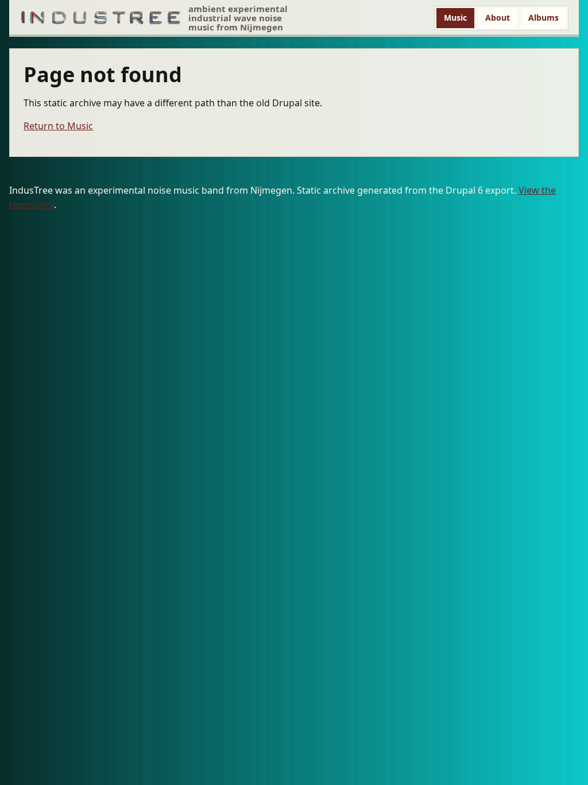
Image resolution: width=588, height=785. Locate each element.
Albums (543, 17)
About (497, 17)
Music (455, 17)
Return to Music (58, 126)
